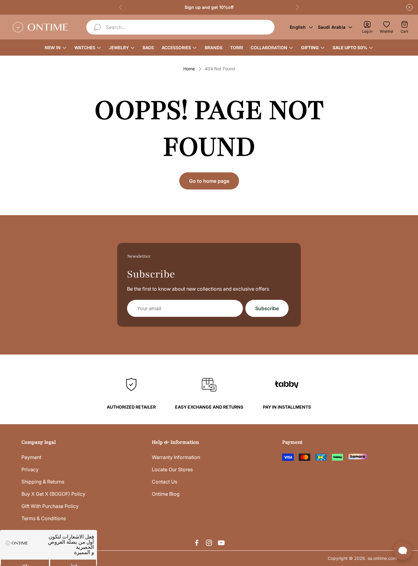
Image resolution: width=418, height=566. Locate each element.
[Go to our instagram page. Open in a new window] (209, 542)
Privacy (30, 469)
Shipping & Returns (42, 482)
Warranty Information (176, 457)
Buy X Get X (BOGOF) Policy (53, 494)
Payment (31, 457)
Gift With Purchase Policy (50, 506)
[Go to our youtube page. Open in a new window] (221, 542)
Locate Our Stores (172, 469)
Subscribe (267, 308)
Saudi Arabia (331, 27)
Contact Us (164, 482)
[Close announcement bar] (409, 7)
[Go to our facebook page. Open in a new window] (196, 542)
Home (189, 68)
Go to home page (209, 181)
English (298, 27)
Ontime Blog (166, 494)
